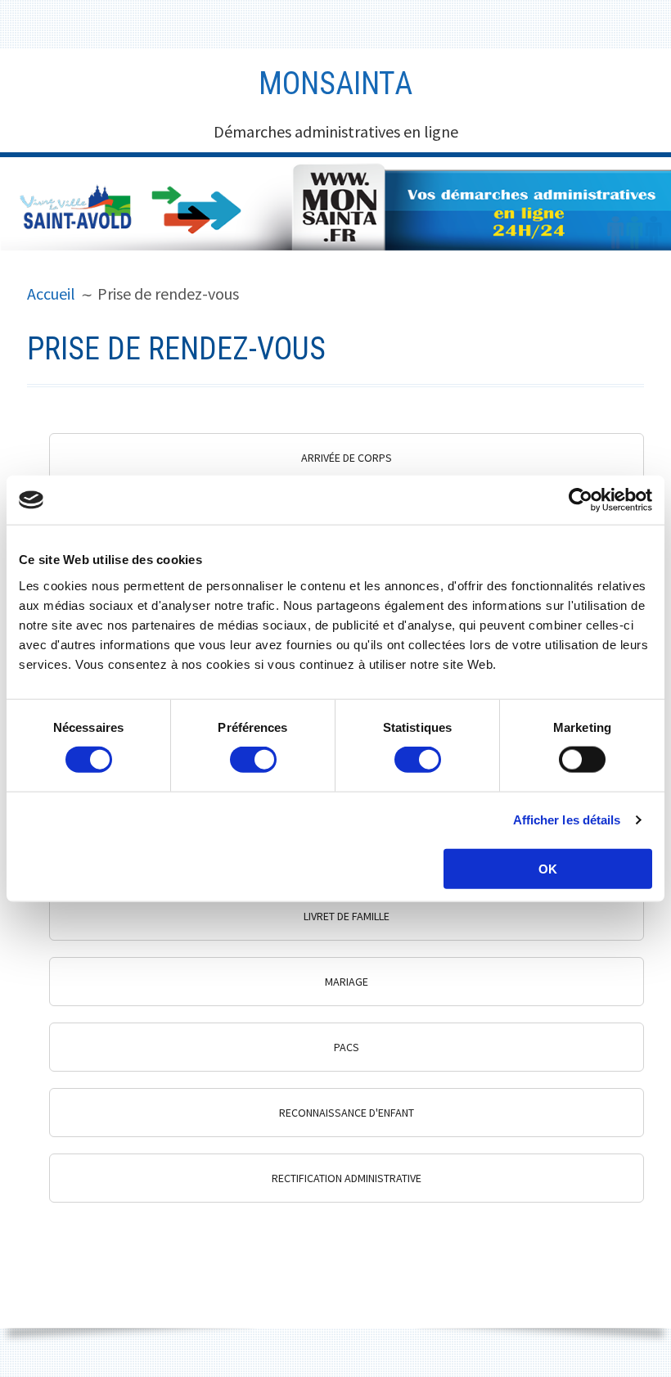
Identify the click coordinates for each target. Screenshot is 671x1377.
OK (547, 868)
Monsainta (335, 83)
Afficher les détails (567, 820)
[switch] (253, 760)
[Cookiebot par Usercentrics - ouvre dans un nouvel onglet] (580, 500)
